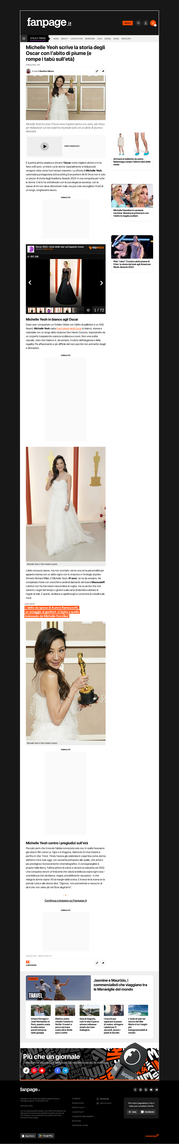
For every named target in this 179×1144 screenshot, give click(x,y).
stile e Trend (38, 38)
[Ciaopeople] (152, 1136)
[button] (103, 71)
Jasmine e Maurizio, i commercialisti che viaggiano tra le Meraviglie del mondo (120, 984)
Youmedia (76, 1099)
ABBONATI (127, 23)
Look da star (76, 39)
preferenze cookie (80, 1125)
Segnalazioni (78, 1103)
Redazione (76, 1121)
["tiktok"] (26, 1070)
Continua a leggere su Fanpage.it (66, 900)
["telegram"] (65, 1070)
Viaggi (116, 39)
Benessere (90, 39)
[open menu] (23, 38)
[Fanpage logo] (45, 23)
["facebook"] (57, 1070)
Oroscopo (126, 39)
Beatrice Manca (47, 71)
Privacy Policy (78, 1107)
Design (107, 39)
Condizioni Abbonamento (83, 1116)
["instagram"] (34, 1070)
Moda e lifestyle (45, 956)
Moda (56, 39)
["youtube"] (42, 1070)
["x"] (50, 1070)
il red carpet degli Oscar (69, 328)
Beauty (64, 39)
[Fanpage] (30, 1090)
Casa (99, 39)
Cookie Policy (78, 1112)
